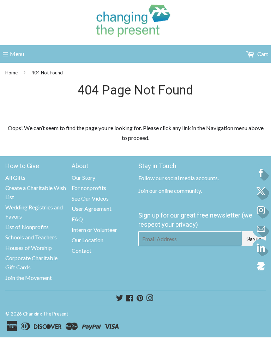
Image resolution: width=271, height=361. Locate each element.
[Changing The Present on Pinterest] (140, 298)
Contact (81, 250)
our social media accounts (187, 178)
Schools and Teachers (31, 237)
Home (11, 72)
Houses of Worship (28, 247)
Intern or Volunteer (94, 229)
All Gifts (15, 177)
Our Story (83, 177)
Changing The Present (45, 314)
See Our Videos (90, 198)
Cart (262, 53)
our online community (175, 190)
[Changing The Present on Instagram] (149, 298)
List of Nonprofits (27, 227)
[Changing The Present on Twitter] (119, 298)
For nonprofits (89, 187)
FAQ (77, 219)
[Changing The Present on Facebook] (129, 298)
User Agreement (92, 208)
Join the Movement (28, 277)
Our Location (87, 240)
